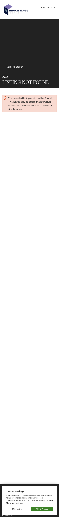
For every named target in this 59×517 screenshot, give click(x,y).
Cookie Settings (15, 491)
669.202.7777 (49, 7)
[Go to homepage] (21, 9)
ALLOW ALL (42, 509)
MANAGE (17, 509)
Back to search (15, 67)
